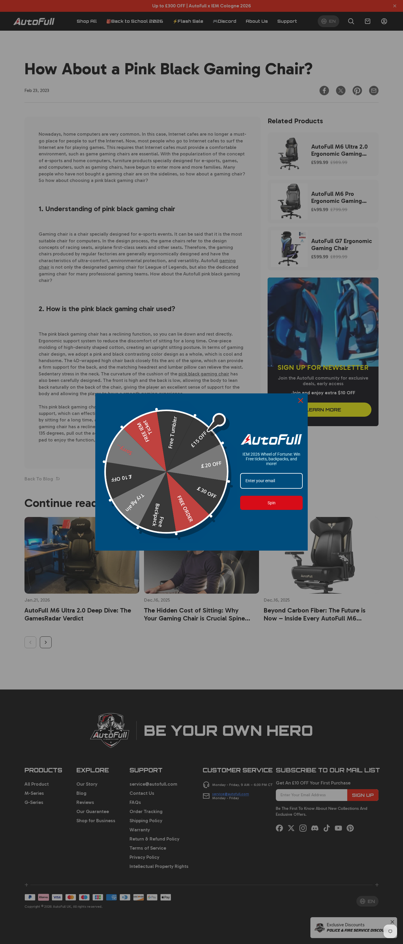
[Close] (301, 400)
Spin (272, 502)
